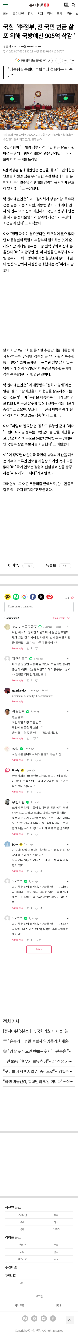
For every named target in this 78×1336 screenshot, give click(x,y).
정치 (30, 13)
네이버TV (18, 565)
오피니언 (18, 13)
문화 (69, 13)
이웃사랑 (22, 1259)
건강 (56, 1252)
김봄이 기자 (10, 46)
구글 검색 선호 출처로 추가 (34, 60)
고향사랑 (11, 1275)
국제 (59, 13)
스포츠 (55, 1229)
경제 (50, 13)
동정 (56, 1259)
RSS (58, 1305)
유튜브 (57, 565)
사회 (40, 13)
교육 (22, 1252)
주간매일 (11, 1267)
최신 (6, 13)
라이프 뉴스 (13, 1237)
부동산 (22, 1245)
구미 (22, 1283)
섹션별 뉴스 (13, 1207)
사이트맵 (19, 1305)
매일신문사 (37, 1330)
